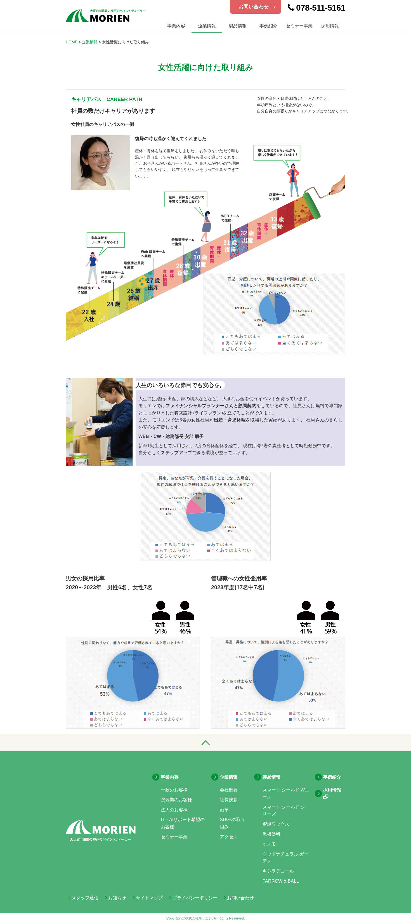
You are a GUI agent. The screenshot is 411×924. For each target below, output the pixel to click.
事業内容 (170, 777)
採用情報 (330, 25)
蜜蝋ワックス (276, 824)
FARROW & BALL (281, 881)
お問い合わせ (256, 7)
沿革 (224, 809)
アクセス (229, 837)
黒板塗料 (271, 834)
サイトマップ (149, 897)
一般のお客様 (174, 790)
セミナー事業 (299, 25)
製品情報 (238, 25)
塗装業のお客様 (176, 799)
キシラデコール (278, 871)
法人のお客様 (174, 809)
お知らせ (116, 897)
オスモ (269, 843)
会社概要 (229, 790)
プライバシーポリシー (194, 897)
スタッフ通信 (84, 897)
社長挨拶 (229, 799)
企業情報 (207, 25)
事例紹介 (268, 25)
